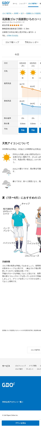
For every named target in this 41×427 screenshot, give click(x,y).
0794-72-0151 (12, 36)
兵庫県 (16, 13)
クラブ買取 (33, 365)
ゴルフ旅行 (19, 369)
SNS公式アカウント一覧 (12, 402)
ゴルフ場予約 (6, 13)
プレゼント (30, 369)
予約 (22, 130)
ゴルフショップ (20, 365)
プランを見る (20, 423)
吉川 (22, 13)
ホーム (15, 3)
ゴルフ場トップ (12, 42)
